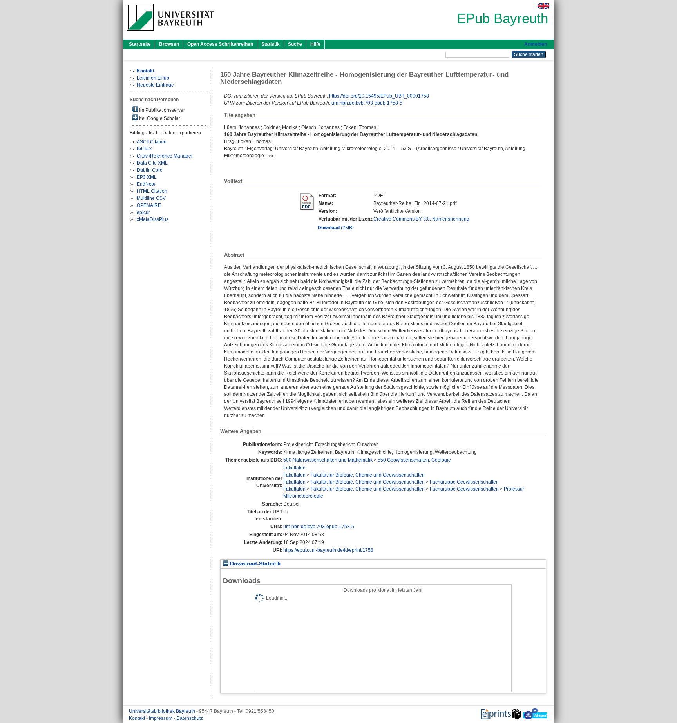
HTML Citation (152, 191)
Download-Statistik (254, 564)
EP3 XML (147, 177)
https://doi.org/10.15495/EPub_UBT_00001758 (379, 96)
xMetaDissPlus (152, 219)
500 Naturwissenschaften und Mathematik (328, 460)
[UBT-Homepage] (170, 33)
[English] (543, 6)
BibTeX (144, 149)
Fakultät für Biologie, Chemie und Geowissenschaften (368, 475)
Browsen (169, 44)
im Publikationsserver (161, 110)
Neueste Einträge (155, 85)
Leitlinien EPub (153, 78)
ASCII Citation (152, 142)
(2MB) (336, 227)
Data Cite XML (152, 163)
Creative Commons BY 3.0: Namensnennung (421, 219)
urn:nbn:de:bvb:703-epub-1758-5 (366, 103)
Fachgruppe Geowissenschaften (464, 482)
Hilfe (315, 44)
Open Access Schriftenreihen (220, 44)
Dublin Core (150, 170)
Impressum (161, 718)
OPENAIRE (149, 205)
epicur (143, 212)
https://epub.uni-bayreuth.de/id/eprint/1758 (328, 550)
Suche (295, 44)
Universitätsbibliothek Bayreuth (162, 711)
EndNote (146, 184)
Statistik (270, 44)
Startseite (140, 44)
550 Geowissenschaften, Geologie (414, 460)
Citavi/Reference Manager (165, 156)
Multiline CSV (151, 198)
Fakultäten (294, 468)
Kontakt (137, 718)
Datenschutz (189, 718)
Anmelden (535, 44)
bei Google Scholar (159, 118)
